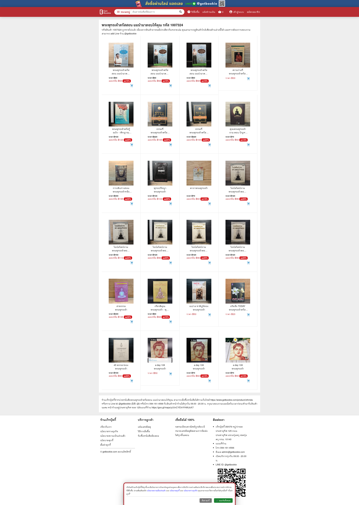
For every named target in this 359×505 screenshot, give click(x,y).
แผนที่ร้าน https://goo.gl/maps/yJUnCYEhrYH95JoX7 (167, 407)
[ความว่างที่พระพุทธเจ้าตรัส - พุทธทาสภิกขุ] (237, 55)
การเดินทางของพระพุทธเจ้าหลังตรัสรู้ (121, 191)
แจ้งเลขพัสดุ (144, 426)
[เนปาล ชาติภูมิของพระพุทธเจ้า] (199, 291)
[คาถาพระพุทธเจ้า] (199, 173)
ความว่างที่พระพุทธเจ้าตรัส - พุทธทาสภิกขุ (238, 73)
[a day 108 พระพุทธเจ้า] (160, 350)
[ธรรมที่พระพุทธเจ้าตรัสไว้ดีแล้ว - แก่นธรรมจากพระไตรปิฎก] (160, 114)
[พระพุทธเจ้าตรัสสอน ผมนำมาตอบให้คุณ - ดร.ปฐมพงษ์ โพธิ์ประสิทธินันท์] (121, 55)
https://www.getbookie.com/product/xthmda (231, 399)
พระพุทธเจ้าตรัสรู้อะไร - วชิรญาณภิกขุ (121, 132)
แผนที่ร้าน (221, 443)
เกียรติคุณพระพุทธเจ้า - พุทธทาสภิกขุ (160, 309)
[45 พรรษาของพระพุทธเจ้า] (121, 350)
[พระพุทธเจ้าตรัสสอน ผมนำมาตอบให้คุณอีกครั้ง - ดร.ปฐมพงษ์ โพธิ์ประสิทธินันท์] (160, 55)
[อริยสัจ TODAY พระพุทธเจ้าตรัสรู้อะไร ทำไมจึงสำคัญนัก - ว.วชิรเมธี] (237, 291)
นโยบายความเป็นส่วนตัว (112, 435)
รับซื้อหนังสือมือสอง (148, 435)
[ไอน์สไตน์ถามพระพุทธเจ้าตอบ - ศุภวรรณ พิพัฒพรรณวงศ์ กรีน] (121, 232)
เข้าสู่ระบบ (236, 11)
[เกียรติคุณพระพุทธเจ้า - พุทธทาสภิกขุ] (160, 291)
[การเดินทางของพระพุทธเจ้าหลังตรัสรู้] (121, 173)
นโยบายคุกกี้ (106, 440)
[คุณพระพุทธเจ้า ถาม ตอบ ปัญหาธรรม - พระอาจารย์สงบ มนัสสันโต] (237, 114)
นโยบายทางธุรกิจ (109, 431)
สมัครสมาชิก (253, 11)
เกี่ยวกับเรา (106, 426)
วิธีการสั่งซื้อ (144, 431)
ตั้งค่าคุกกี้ (105, 444)
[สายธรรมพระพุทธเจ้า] (121, 291)
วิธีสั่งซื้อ (193, 11)
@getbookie (231, 464)
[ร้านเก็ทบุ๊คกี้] (105, 12)
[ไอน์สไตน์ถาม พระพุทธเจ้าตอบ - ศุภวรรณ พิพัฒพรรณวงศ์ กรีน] (237, 173)
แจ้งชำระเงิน (208, 11)
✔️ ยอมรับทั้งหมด (223, 501)
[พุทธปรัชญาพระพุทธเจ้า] (160, 173)
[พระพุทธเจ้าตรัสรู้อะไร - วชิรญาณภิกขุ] (121, 114)
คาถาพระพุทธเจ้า (199, 188)
